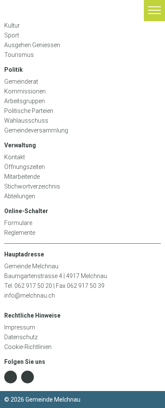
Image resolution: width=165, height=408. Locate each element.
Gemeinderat (21, 81)
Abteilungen (19, 196)
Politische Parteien (28, 110)
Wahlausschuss (26, 120)
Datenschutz (21, 337)
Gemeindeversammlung (36, 130)
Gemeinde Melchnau (20, 10)
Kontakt (14, 157)
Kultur (12, 25)
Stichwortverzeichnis (32, 186)
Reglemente (19, 232)
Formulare (18, 222)
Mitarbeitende (22, 176)
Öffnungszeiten (24, 166)
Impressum (19, 327)
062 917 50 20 (33, 285)
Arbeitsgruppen (24, 101)
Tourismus (19, 54)
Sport (11, 35)
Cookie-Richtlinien (28, 346)
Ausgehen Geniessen (32, 45)
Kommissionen (25, 91)
